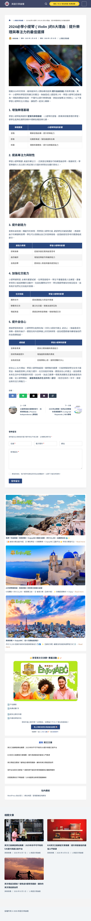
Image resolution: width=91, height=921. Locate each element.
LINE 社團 (44, 732)
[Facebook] (13, 396)
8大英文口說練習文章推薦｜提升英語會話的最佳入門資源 (28, 755)
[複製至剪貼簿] (53, 396)
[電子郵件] (44, 396)
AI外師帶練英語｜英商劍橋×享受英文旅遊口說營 (24, 588)
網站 (63, 443)
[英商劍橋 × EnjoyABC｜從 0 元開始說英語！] (45, 617)
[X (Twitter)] (34, 396)
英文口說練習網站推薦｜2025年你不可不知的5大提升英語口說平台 (32, 747)
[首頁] (10, 20)
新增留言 (15, 452)
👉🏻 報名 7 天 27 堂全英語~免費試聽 (63, 4)
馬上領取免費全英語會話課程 (44, 727)
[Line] (24, 396)
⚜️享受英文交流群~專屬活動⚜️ (45, 658)
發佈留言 (15, 480)
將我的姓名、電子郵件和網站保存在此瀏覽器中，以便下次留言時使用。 (36, 474)
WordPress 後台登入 (15, 795)
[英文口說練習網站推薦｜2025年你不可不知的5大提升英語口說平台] (24, 830)
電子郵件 (40, 443)
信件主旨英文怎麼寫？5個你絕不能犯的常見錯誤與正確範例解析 (31, 770)
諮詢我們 (55, 732)
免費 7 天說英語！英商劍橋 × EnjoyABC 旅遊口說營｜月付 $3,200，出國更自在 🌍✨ (38, 538)
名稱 (13, 443)
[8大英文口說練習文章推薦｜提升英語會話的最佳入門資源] (66, 830)
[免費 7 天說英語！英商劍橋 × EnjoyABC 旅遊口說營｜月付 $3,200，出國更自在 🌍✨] (45, 515)
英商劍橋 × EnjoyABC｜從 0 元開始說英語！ (22, 640)
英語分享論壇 (17, 3)
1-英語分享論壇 (64, 38)
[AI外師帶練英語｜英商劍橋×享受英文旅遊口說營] (45, 565)
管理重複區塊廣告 (39, 795)
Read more (80, 541)
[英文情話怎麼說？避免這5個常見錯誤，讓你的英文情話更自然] (24, 869)
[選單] (84, 3)
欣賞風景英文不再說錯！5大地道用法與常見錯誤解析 (27, 777)
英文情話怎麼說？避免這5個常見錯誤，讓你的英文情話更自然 (30, 762)
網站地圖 (27, 795)
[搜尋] (46, 4)
